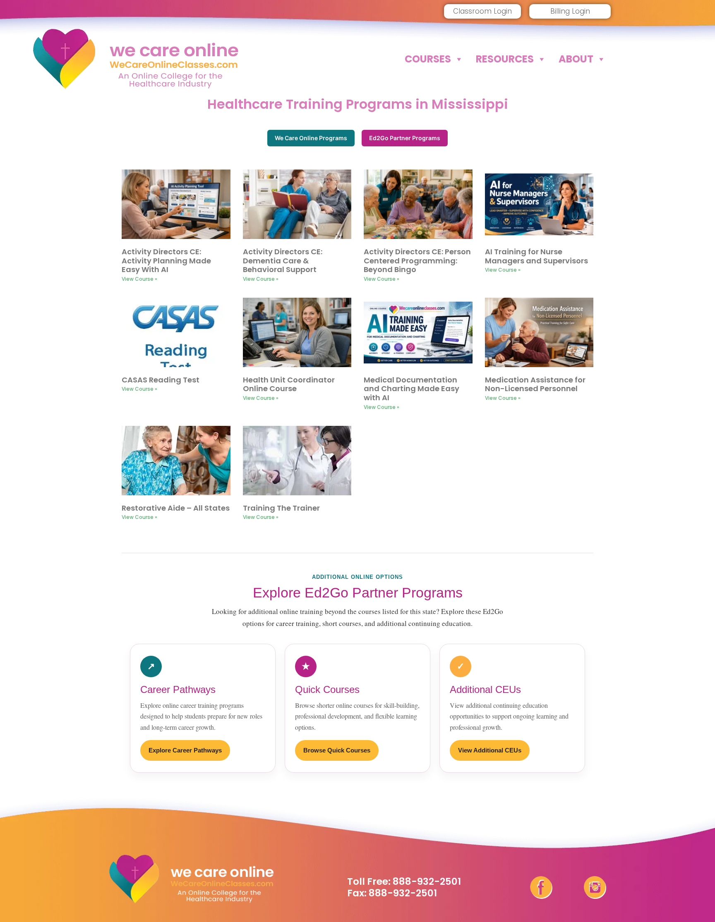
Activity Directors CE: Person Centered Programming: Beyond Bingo (417, 260)
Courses (428, 59)
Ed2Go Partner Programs (404, 137)
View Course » (139, 278)
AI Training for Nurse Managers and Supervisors (536, 256)
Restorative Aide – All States (176, 508)
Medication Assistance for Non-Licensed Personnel (535, 384)
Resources (505, 59)
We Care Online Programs (311, 137)
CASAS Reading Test (160, 380)
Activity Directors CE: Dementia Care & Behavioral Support (282, 260)
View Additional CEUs (489, 750)
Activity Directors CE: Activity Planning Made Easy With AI (166, 260)
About (576, 59)
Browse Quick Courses (336, 750)
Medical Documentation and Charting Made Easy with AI (411, 389)
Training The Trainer (281, 508)
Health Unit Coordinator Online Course (289, 384)
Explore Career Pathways (185, 750)
